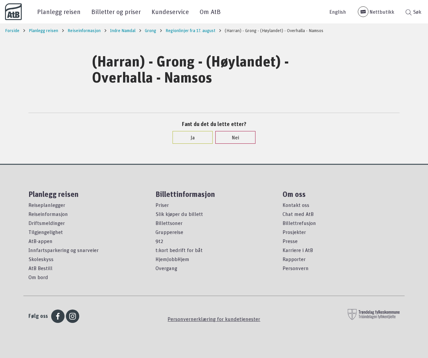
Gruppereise (169, 232)
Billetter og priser (116, 11)
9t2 (159, 241)
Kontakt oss (296, 205)
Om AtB (210, 11)
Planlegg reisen (59, 11)
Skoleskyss (41, 259)
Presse (290, 241)
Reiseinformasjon (48, 214)
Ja (193, 137)
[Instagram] (72, 316)
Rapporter (294, 259)
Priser (162, 205)
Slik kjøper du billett (179, 214)
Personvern (296, 268)
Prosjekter (294, 232)
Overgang (166, 268)
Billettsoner (169, 223)
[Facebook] (58, 316)
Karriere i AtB (298, 250)
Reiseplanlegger (46, 205)
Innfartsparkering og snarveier (63, 250)
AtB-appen (40, 241)
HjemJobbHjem (172, 259)
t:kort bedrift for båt (179, 250)
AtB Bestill (40, 268)
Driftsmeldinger (46, 223)
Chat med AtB (298, 214)
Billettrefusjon (299, 223)
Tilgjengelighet (45, 232)
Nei (235, 137)
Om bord (38, 277)
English (337, 11)
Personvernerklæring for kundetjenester (214, 319)
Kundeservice (170, 11)
